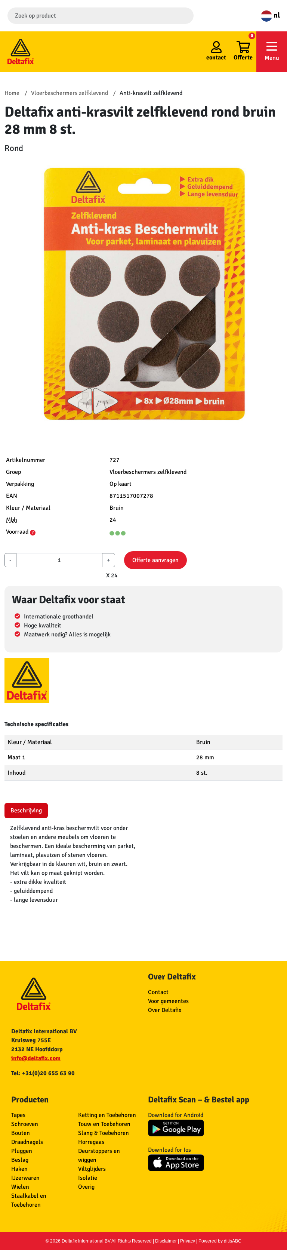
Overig (86, 1187)
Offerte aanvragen (155, 560)
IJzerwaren (25, 1178)
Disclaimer (166, 1241)
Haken (19, 1169)
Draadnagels (27, 1142)
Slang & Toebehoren (103, 1133)
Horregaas (91, 1142)
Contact (158, 992)
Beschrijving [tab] (26, 810)
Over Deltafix (164, 1010)
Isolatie (87, 1178)
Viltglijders (92, 1169)
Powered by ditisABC (219, 1241)
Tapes (18, 1115)
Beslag (19, 1160)
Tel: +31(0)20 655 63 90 (43, 1073)
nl (276, 15)
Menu (272, 58)
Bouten (20, 1133)
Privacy (187, 1241)
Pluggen (21, 1151)
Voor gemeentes (168, 1001)
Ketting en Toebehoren (107, 1115)
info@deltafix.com (36, 1058)
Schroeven (24, 1124)
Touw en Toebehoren (104, 1124)
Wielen (20, 1187)
